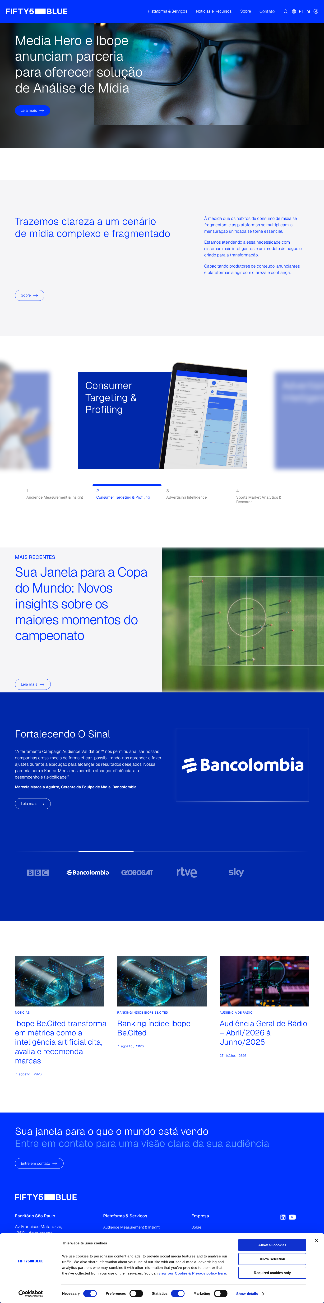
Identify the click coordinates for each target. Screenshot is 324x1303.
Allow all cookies (272, 1245)
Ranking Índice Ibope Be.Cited (153, 1028)
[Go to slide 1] (38, 872)
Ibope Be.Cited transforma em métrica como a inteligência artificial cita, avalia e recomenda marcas (60, 1042)
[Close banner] (316, 1240)
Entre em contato (35, 1163)
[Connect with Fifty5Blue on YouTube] (292, 1217)
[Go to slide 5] (236, 872)
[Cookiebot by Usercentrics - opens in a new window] (30, 1293)
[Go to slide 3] (137, 872)
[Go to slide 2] (87, 872)
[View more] (91, 436)
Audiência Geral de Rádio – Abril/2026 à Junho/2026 (263, 1033)
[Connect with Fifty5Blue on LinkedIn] (283, 1217)
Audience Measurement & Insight (131, 1227)
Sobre (26, 295)
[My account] (316, 11)
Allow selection (272, 1259)
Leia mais (29, 110)
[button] (167, 11)
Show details (247, 1294)
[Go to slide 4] (187, 872)
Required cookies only (272, 1273)
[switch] (136, 1293)
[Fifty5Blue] (36, 11)
